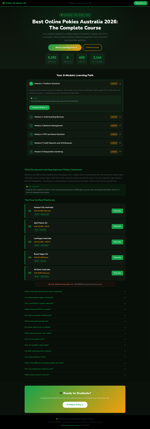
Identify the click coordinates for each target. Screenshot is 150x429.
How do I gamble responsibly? (75, 345)
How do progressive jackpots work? (75, 369)
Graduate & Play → (75, 405)
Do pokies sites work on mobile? (75, 327)
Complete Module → (39, 107)
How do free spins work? (75, 339)
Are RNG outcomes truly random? (75, 351)
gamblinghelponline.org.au (70, 425)
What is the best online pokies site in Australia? (75, 291)
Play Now (117, 211)
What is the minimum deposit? (75, 321)
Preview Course (92, 47)
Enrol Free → (141, 3)
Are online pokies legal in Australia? (75, 297)
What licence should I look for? (75, 375)
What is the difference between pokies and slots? (75, 363)
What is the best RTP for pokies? (75, 309)
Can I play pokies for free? (75, 357)
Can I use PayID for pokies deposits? (75, 303)
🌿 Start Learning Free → (65, 47)
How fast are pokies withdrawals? (75, 315)
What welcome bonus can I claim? (75, 333)
